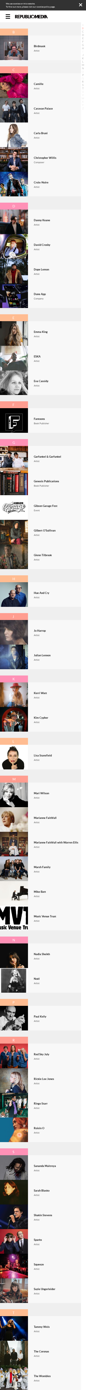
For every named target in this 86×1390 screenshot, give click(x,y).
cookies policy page (46, 7)
